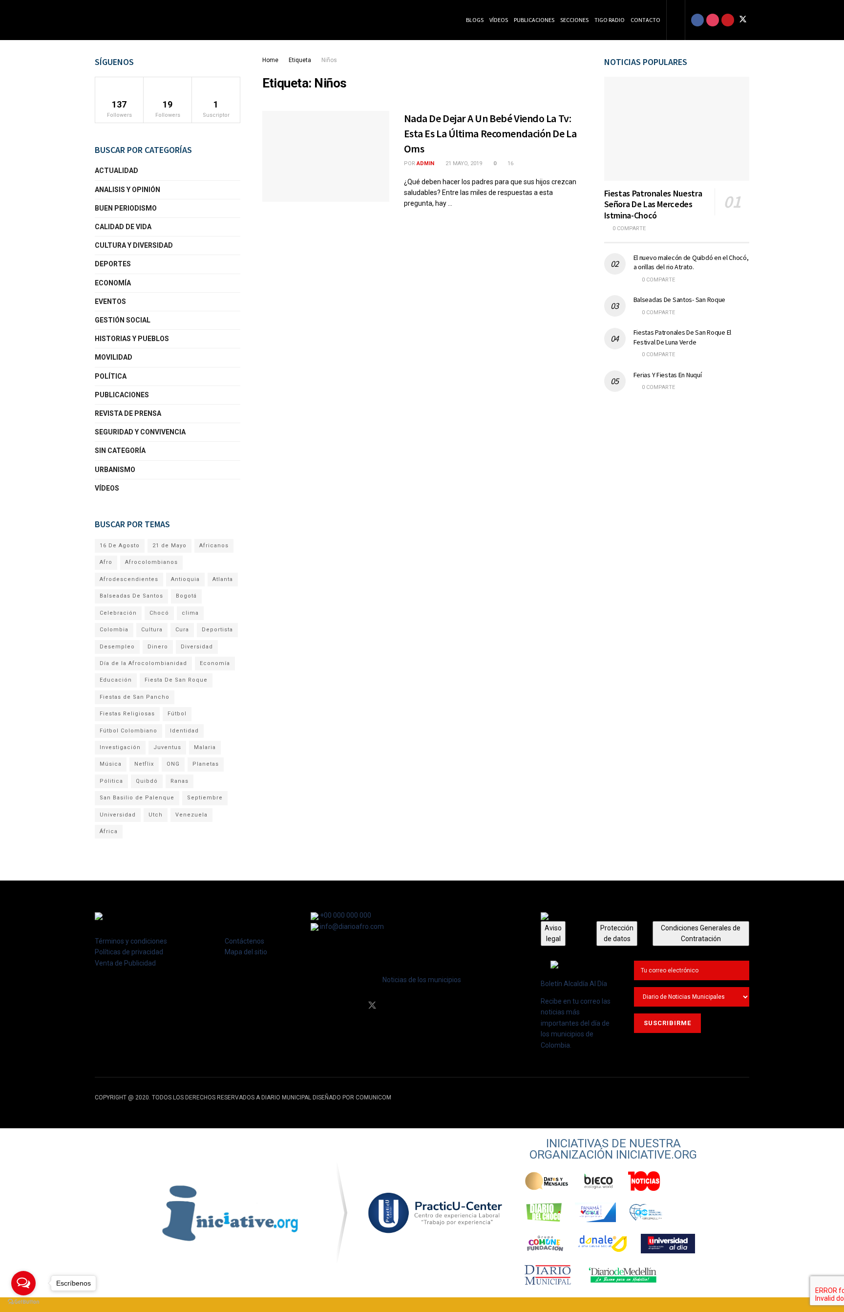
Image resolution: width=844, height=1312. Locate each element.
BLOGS (475, 19)
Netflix (144, 764)
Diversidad (197, 647)
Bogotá (186, 596)
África (109, 831)
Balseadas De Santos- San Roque (679, 299)
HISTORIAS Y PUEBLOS (132, 339)
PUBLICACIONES (122, 395)
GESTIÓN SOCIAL (122, 320)
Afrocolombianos (151, 562)
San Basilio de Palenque (137, 798)
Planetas (205, 764)
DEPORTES (113, 264)
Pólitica (111, 781)
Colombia (114, 629)
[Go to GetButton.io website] (23, 1302)
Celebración (118, 613)
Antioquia (185, 579)
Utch (155, 815)
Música (111, 764)
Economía (215, 663)
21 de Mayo (169, 545)
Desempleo (117, 647)
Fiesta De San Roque (176, 680)
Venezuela (191, 815)
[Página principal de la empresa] (230, 1213)
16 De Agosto (120, 545)
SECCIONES (574, 19)
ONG (173, 764)
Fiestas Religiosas (127, 713)
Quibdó (147, 781)
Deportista (217, 629)
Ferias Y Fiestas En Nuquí (667, 374)
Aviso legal (553, 933)
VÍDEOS (498, 19)
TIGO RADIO (609, 19)
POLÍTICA (111, 376)
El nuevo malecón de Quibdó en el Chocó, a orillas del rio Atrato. (691, 262)
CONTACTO (645, 19)
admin (425, 163)
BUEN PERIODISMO (126, 208)
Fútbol (177, 713)
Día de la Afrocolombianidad (143, 663)
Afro (106, 562)
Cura (182, 629)
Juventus (167, 747)
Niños (329, 60)
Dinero (158, 647)
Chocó (159, 613)
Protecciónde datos (616, 933)
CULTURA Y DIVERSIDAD (134, 245)
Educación (116, 680)
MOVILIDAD (113, 357)
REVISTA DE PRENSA (128, 413)
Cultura (152, 629)
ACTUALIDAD (116, 170)
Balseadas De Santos (131, 596)
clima (190, 613)
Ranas (179, 781)
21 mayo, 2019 (463, 163)
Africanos (214, 545)
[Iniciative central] (435, 1212)
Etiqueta (300, 60)
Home (270, 60)
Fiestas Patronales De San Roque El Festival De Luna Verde (682, 337)
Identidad (184, 731)
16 (509, 163)
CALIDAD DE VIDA (123, 227)
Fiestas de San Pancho (134, 697)
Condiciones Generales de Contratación (700, 933)
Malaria (205, 747)
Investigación (120, 747)
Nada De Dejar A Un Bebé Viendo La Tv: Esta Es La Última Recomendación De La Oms (490, 133)
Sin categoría (120, 450)
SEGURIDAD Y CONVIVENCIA (140, 432)
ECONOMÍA (113, 283)
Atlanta (222, 579)
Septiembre (205, 798)
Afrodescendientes (129, 579)
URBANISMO (115, 469)
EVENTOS (110, 301)
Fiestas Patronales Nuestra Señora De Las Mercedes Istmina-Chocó (653, 204)
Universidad (118, 815)
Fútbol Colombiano (128, 731)
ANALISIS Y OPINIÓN (127, 190)
